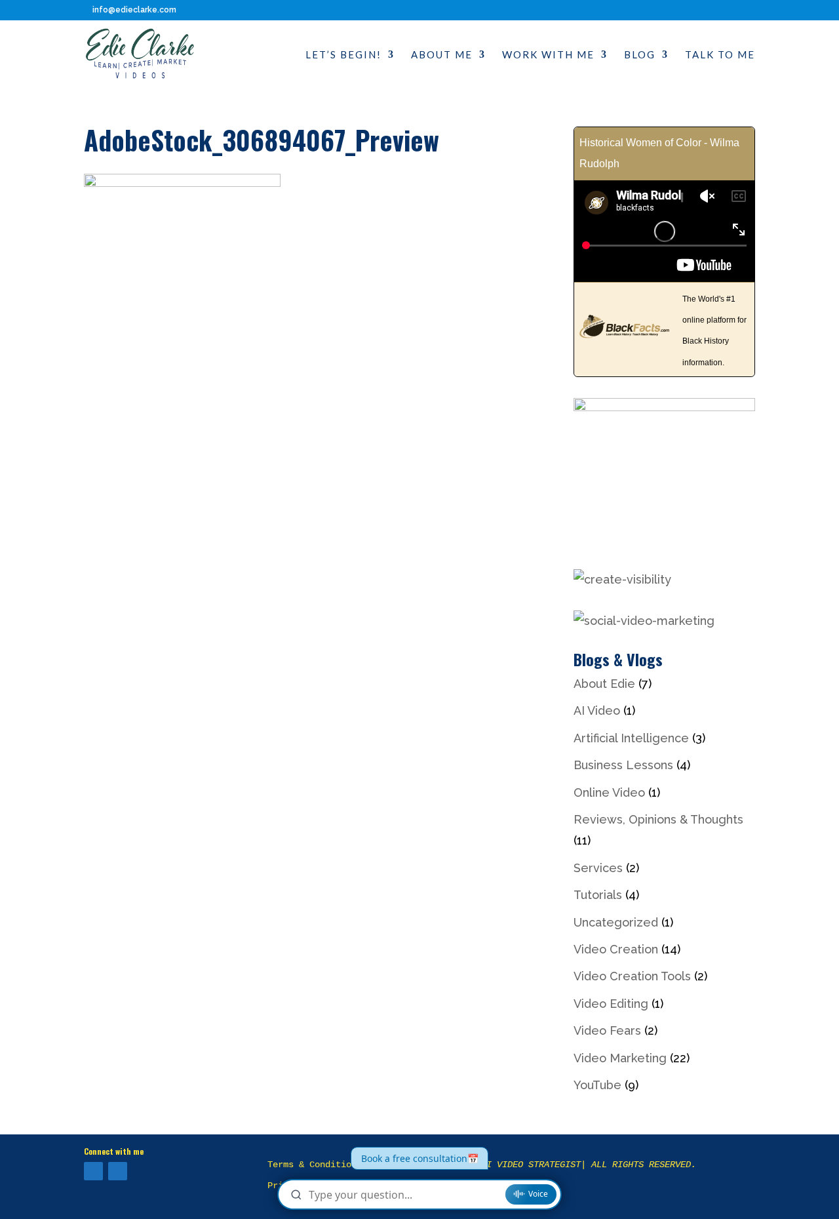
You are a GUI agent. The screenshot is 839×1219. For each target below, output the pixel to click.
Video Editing (611, 1003)
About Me (442, 55)
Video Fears (607, 1030)
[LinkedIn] (117, 1171)
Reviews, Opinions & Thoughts (658, 819)
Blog (639, 55)
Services (598, 868)
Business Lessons (623, 765)
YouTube (597, 1085)
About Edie (604, 683)
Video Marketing (620, 1058)
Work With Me (548, 55)
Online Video (609, 792)
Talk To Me (720, 55)
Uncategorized (616, 922)
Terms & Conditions (314, 1164)
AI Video (597, 710)
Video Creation (616, 949)
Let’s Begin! (343, 55)
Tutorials (598, 895)
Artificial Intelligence (631, 738)
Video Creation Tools (632, 976)
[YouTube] (93, 1171)
